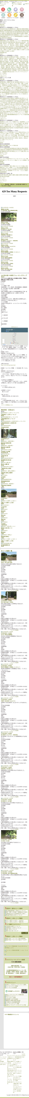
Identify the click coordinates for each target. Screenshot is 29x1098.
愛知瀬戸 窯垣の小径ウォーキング (14, 93)
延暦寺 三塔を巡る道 (5, 57)
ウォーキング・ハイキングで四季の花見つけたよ (17, 1067)
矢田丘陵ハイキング (14, 132)
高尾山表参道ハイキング (16, 85)
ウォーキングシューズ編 (11, 160)
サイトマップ (10, 1055)
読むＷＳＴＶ (10, 1068)
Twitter (23, 1057)
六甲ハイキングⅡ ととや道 (8, 136)
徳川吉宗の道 (19, 110)
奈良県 (24, 175)
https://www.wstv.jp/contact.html (8, 365)
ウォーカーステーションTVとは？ (3, 1059)
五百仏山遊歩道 (6, 111)
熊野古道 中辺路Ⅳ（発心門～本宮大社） (19, 60)
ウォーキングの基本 (5, 158)
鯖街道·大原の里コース (10, 46)
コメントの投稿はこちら (7, 405)
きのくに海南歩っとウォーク (17, 111)
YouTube (23, 1054)
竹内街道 (2, 46)
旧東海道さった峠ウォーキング (21, 34)
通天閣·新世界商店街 (18, 149)
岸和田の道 (18, 104)
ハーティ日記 (16, 167)
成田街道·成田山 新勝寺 (22, 33)
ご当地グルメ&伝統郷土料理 (10, 1059)
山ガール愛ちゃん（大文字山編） (9, 135)
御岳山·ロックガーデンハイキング (9, 123)
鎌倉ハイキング (9, 145)
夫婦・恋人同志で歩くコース (10, 1076)
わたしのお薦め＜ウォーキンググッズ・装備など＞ (17, 1063)
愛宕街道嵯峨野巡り (21, 46)
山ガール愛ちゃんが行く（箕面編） (11, 133)
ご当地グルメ (9, 15)
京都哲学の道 (18, 98)
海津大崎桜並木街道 (5, 98)
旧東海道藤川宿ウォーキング (7, 36)
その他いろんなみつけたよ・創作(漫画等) (17, 1091)
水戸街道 (2, 34)
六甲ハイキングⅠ (16, 105)
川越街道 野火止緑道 (11, 33)
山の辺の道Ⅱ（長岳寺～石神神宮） (16, 43)
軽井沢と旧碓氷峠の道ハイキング (8, 126)
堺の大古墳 (24, 102)
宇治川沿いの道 (6, 102)
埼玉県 (1, 175)
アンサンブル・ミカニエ (18, 170)
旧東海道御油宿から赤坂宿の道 (9, 92)
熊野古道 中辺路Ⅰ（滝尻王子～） (18, 57)
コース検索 (15, 10)
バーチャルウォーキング (3, 10)
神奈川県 (6, 175)
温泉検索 (3, 15)
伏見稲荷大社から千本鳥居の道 (18, 99)
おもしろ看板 (9, 167)
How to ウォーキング (15, 158)
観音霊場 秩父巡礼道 (21, 32)
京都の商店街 (24, 148)
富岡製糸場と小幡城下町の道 (7, 82)
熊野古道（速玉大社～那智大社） (14, 67)
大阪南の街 (2, 149)
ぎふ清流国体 (9, 170)
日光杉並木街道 (4, 29)
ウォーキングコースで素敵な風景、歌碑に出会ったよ (17, 1084)
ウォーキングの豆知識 (9, 10)
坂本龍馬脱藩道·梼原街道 (12, 48)
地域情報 (2, 163)
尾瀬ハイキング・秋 (10, 124)
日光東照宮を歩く (12, 29)
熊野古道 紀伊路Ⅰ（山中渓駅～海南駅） (16, 62)
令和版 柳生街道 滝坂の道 (13, 42)
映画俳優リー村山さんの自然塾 (9, 169)
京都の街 (19, 148)
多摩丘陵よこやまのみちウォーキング (16, 86)
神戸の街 (9, 151)
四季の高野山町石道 (6, 68)
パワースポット (22, 10)
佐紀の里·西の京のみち (19, 108)
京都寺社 (12, 98)
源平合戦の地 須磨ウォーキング (13, 107)
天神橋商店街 (9, 149)
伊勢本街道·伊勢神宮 (6, 37)
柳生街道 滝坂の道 (4, 138)
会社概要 (2, 1061)
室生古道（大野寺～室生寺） (17, 45)
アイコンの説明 (14, 590)
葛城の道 (26, 45)
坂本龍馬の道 (13, 148)
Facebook (23, 1055)
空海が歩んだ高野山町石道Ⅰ (18, 68)
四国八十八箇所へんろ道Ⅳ (7, 51)
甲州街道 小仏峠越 (4, 32)
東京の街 (16, 145)
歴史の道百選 (10, 1070)
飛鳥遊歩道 (12, 110)
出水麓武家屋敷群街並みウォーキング (15, 114)
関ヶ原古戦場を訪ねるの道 (10, 90)
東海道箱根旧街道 (9, 34)
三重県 (13, 175)
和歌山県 (3, 176)
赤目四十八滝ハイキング (22, 126)
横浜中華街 (2, 145)
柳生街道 (24, 40)
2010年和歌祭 (20, 169)
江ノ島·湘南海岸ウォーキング (21, 88)
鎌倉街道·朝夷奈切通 (22, 29)
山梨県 (9, 175)
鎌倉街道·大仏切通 (12, 30)
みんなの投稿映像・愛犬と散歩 (7, 166)
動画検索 (22, 15)
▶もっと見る (24, 933)
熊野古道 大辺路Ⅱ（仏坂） (12, 65)
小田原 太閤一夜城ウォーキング (7, 89)
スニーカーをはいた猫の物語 (10, 1066)
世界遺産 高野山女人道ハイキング (10, 71)
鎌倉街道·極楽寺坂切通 (23, 30)
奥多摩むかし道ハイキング (6, 121)
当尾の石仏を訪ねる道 (15, 102)
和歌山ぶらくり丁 (16, 151)
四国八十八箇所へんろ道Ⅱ (10, 49)
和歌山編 (2, 79)
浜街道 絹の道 (12, 32)
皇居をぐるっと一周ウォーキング (9, 83)
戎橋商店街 (4, 151)
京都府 (17, 175)
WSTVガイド (14, 326)
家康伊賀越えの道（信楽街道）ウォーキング (11, 40)
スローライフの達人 (20, 166)
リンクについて (3, 1063)
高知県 (7, 176)
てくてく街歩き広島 (5, 148)
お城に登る (23, 151)
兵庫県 (20, 175)
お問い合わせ (3, 1064)
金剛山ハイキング (4, 132)
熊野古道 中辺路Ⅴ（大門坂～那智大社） (10, 61)
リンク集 (15, 15)
